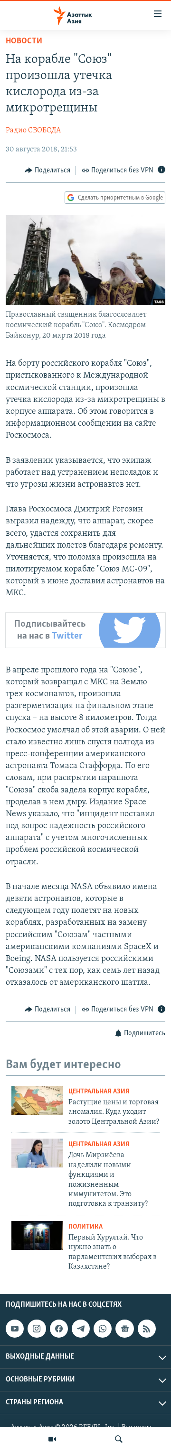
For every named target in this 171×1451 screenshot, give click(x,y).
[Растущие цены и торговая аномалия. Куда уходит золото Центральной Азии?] (37, 1100)
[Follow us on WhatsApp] (103, 1329)
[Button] (47, 170)
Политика (85, 1227)
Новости (24, 41)
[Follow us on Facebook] (59, 1329)
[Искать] (118, 1439)
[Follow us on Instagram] (37, 1329)
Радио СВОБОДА (33, 130)
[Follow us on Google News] (124, 1329)
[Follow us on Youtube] (15, 1329)
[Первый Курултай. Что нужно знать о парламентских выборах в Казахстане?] (37, 1235)
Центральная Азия (99, 1091)
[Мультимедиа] (52, 1439)
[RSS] (147, 1329)
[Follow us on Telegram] (81, 1329)
